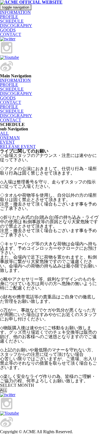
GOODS (8, 30)
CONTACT (10, 34)
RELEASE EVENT (18, 146)
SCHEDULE (12, 21)
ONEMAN (10, 137)
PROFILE (9, 16)
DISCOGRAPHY (16, 25)
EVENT (7, 142)
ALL (4, 133)
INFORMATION (15, 12)
